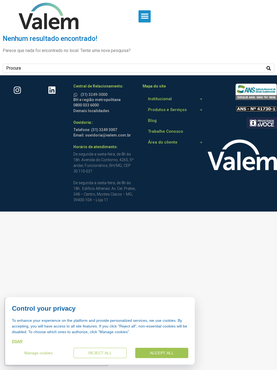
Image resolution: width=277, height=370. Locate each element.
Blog (152, 120)
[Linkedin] (52, 90)
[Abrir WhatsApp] (263, 356)
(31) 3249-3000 (94, 94)
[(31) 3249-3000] (76, 94)
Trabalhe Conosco (165, 131)
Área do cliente (162, 142)
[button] (144, 16)
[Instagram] (17, 90)
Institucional (160, 98)
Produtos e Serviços (167, 109)
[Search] (268, 68)
